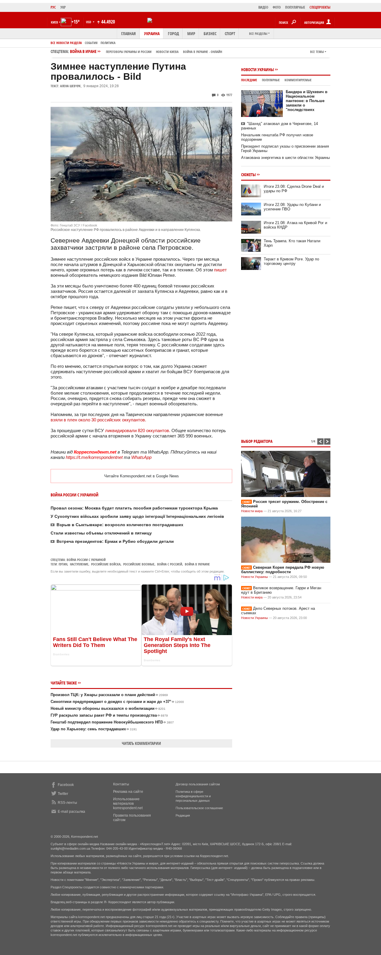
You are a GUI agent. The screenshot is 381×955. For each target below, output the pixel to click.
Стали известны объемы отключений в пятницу (101, 533)
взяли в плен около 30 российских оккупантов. (98, 419)
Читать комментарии (141, 743)
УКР (63, 7)
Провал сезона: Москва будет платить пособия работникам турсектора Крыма (134, 508)
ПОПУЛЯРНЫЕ (295, 7)
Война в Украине (197, 564)
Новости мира (252, 511)
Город (173, 33)
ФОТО (277, 7)
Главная (128, 33)
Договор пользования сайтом (198, 784)
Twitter (63, 794)
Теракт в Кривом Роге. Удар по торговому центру (291, 261)
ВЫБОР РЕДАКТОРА (256, 441)
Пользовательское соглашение (199, 808)
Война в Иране (146, 51)
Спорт (230, 33)
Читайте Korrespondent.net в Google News (141, 476)
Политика (108, 42)
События (91, 42)
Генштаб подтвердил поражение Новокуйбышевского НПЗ (112, 722)
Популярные (271, 80)
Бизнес (210, 33)
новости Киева (167, 51)
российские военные (138, 564)
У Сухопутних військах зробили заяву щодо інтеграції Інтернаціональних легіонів (137, 516)
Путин (63, 564)
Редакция (183, 815)
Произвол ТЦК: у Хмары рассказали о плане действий (109, 695)
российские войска (106, 564)
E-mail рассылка (71, 811)
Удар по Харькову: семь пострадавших (94, 729)
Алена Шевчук (70, 86)
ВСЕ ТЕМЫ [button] (317, 51)
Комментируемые (298, 80)
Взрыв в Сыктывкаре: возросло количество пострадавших (120, 524)
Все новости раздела (66, 42)
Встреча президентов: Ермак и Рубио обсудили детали (115, 541)
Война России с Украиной (86, 559)
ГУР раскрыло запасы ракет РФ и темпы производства (109, 715)
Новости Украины (257, 69)
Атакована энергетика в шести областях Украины (285, 157)
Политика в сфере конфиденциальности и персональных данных (193, 796)
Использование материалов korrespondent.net (128, 803)
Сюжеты (248, 174)
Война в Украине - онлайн (202, 51)
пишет (220, 269)
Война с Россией (169, 564)
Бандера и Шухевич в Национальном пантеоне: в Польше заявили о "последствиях (306, 101)
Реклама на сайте (128, 792)
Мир (191, 33)
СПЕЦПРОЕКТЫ (320, 7)
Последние (249, 80)
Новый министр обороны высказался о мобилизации (108, 708)
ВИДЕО (263, 7)
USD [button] (89, 22)
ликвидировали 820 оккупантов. (137, 430)
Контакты (121, 784)
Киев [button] (54, 22)
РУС (53, 7)
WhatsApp (141, 457)
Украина (152, 33)
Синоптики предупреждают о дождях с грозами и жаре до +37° (117, 701)
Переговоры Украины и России (129, 51)
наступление (79, 564)
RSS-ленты (67, 803)
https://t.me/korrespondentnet (94, 457)
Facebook (66, 785)
